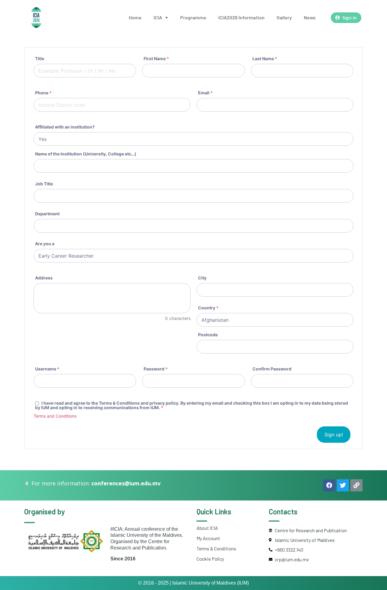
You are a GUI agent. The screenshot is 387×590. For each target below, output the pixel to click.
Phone (43, 93)
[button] (346, 17)
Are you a (44, 244)
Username (47, 369)
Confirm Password (271, 369)
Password (156, 369)
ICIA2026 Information (241, 17)
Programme (193, 17)
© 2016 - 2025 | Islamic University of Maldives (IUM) (193, 582)
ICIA (158, 17)
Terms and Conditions (55, 416)
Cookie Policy (210, 559)
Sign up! (333, 435)
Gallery (284, 17)
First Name (156, 59)
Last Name (264, 59)
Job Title (44, 184)
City (202, 278)
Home (135, 17)
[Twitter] (343, 485)
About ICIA (207, 528)
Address (44, 278)
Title (39, 59)
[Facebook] (329, 485)
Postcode (208, 335)
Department (47, 214)
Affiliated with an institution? (65, 127)
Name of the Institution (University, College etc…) (85, 154)
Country (208, 308)
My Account (208, 538)
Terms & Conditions (216, 548)
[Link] (356, 485)
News (310, 17)
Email (205, 93)
